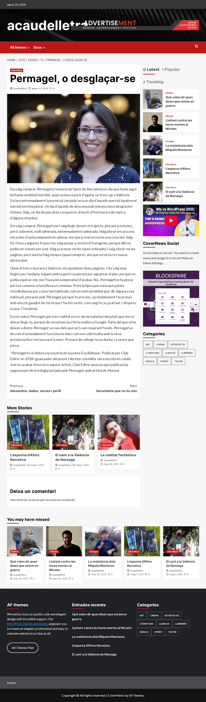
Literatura (16, 70)
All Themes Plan (23, 647)
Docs (38, 47)
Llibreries (187, 353)
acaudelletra (47, 25)
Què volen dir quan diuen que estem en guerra (180, 101)
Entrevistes (178, 344)
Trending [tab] (154, 81)
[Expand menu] (28, 47)
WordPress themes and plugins (27, 624)
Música (169, 116)
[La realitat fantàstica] (119, 432)
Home (11, 683)
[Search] (196, 46)
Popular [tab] (172, 69)
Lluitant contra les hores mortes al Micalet (179, 124)
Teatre (178, 361)
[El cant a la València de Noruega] (73, 432)
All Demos (18, 47)
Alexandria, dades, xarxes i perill (35, 388)
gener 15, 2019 (40, 88)
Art (148, 344)
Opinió (169, 93)
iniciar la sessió (29, 500)
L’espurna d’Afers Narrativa (91, 645)
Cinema (160, 344)
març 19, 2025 (20, 578)
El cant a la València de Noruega (94, 654)
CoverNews (116, 695)
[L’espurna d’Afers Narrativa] (28, 432)
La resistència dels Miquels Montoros (98, 636)
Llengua (170, 141)
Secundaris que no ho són (116, 388)
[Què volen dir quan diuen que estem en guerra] (153, 99)
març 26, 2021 (111, 464)
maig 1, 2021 (37, 465)
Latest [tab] (152, 69)
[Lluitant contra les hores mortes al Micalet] (153, 122)
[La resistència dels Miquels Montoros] (153, 145)
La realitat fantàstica (118, 455)
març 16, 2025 (59, 578)
